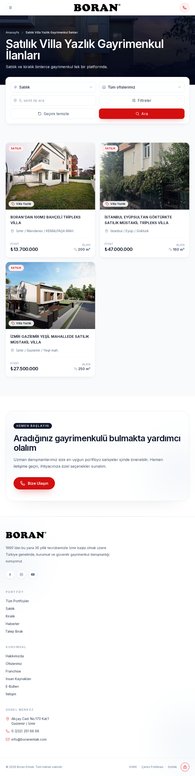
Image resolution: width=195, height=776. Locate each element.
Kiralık (10, 616)
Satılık (10, 609)
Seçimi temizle (56, 113)
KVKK (133, 767)
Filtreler (144, 100)
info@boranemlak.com (29, 739)
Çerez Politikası (152, 767)
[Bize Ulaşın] (184, 7)
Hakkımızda (15, 656)
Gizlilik (172, 767)
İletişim (11, 694)
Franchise (13, 671)
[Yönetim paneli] (185, 767)
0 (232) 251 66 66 (25, 731)
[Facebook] (10, 574)
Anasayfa (12, 32)
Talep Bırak (14, 631)
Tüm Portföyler (17, 601)
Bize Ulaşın (38, 483)
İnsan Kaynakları (18, 679)
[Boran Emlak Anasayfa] (97, 7)
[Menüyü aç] (10, 7)
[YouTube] (33, 574)
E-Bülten (12, 686)
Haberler (13, 624)
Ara (144, 113)
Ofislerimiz (14, 664)
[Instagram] (21, 574)
